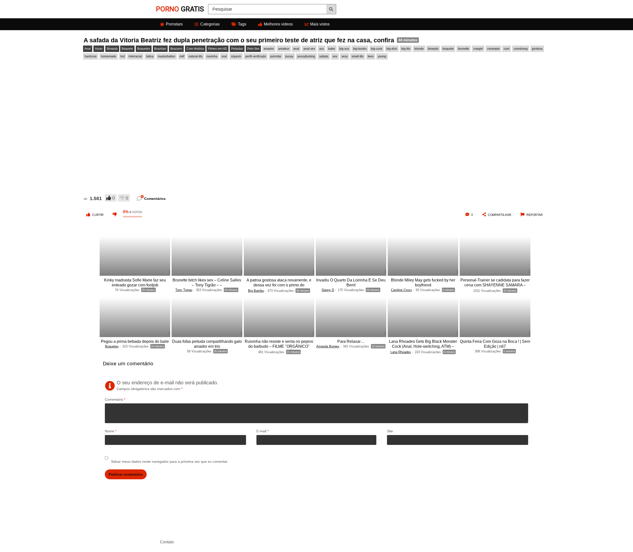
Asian (99, 48)
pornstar (275, 56)
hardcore (91, 56)
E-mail (262, 431)
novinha (211, 56)
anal (296, 48)
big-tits (405, 48)
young (382, 56)
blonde (419, 48)
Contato (167, 542)
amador (269, 48)
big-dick (391, 48)
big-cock (376, 48)
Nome (110, 431)
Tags (242, 24)
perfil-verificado (255, 56)
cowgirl (478, 48)
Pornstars (174, 24)
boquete (448, 48)
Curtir (98, 215)
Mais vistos (320, 24)
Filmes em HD (217, 48)
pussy (289, 56)
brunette (463, 48)
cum (506, 48)
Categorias (210, 24)
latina (150, 56)
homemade (108, 56)
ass (321, 48)
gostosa (537, 48)
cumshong (521, 48)
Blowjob (112, 48)
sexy (344, 56)
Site (390, 431)
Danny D (328, 290)
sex (335, 56)
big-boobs (360, 48)
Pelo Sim (253, 48)
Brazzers (176, 48)
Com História (195, 48)
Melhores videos (278, 24)
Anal (88, 48)
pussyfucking (306, 56)
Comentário (115, 399)
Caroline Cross (401, 290)
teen (371, 56)
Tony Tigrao (183, 290)
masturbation (166, 56)
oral (224, 56)
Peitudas (237, 48)
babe (331, 48)
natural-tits (195, 56)
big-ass (344, 48)
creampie (493, 48)
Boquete (127, 48)
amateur (283, 48)
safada (323, 56)
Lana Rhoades (400, 352)
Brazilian (160, 48)
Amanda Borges (327, 346)
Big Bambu (256, 291)
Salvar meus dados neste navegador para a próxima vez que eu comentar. (169, 461)
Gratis (180, 9)
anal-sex (309, 48)
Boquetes (143, 48)
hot (122, 56)
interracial (135, 56)
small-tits (357, 56)
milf (182, 56)
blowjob (433, 48)
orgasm (236, 56)
